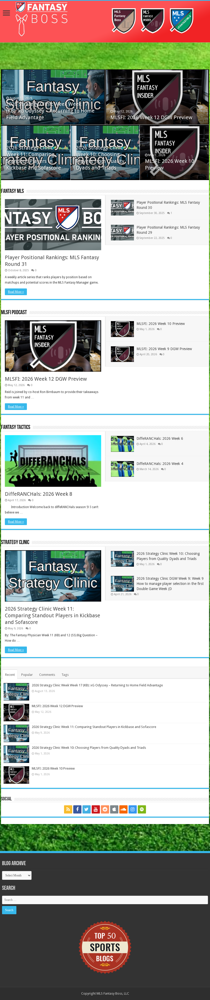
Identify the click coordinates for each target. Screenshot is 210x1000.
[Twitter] (86, 809)
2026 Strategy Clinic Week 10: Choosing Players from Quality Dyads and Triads (89, 748)
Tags (65, 675)
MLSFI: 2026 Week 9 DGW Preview (164, 349)
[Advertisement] (105, 56)
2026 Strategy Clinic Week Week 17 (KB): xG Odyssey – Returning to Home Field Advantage (50, 110)
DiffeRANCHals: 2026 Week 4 (159, 464)
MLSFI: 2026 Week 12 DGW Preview (151, 117)
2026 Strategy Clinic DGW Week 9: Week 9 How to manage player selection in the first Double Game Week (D (170, 583)
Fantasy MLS (12, 191)
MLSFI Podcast (14, 313)
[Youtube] (96, 809)
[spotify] (142, 809)
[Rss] (68, 809)
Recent (10, 675)
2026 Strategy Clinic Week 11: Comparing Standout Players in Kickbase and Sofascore (52, 615)
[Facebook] (77, 809)
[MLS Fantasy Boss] (105, 21)
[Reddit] (105, 809)
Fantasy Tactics (15, 428)
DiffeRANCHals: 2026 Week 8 (38, 494)
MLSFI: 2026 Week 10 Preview (160, 324)
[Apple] (114, 809)
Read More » (16, 292)
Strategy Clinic (15, 543)
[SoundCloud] (123, 809)
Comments (47, 675)
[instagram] (133, 809)
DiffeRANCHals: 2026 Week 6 (159, 438)
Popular (27, 675)
